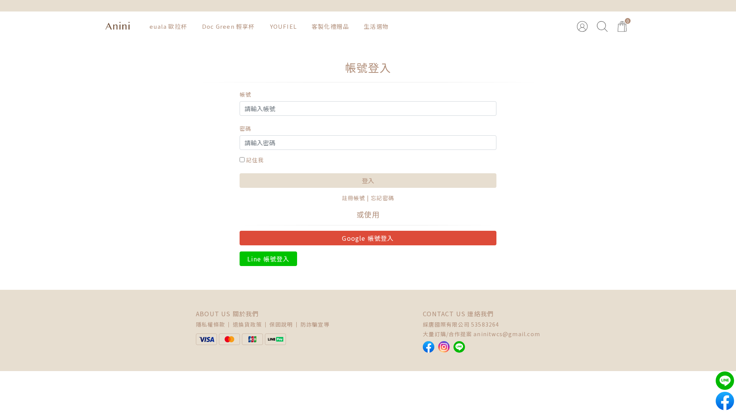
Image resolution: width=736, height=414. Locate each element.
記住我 (255, 160)
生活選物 (376, 26)
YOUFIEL (283, 26)
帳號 (245, 94)
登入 (368, 180)
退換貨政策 (247, 324)
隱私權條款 (210, 324)
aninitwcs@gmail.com (506, 334)
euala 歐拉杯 (168, 26)
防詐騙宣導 (315, 324)
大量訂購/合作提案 (447, 334)
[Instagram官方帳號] (444, 347)
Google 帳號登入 (368, 238)
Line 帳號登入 (268, 258)
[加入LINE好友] (459, 347)
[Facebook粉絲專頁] (428, 347)
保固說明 (281, 324)
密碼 (245, 128)
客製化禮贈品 (330, 26)
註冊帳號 (353, 198)
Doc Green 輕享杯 (228, 26)
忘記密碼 (382, 198)
